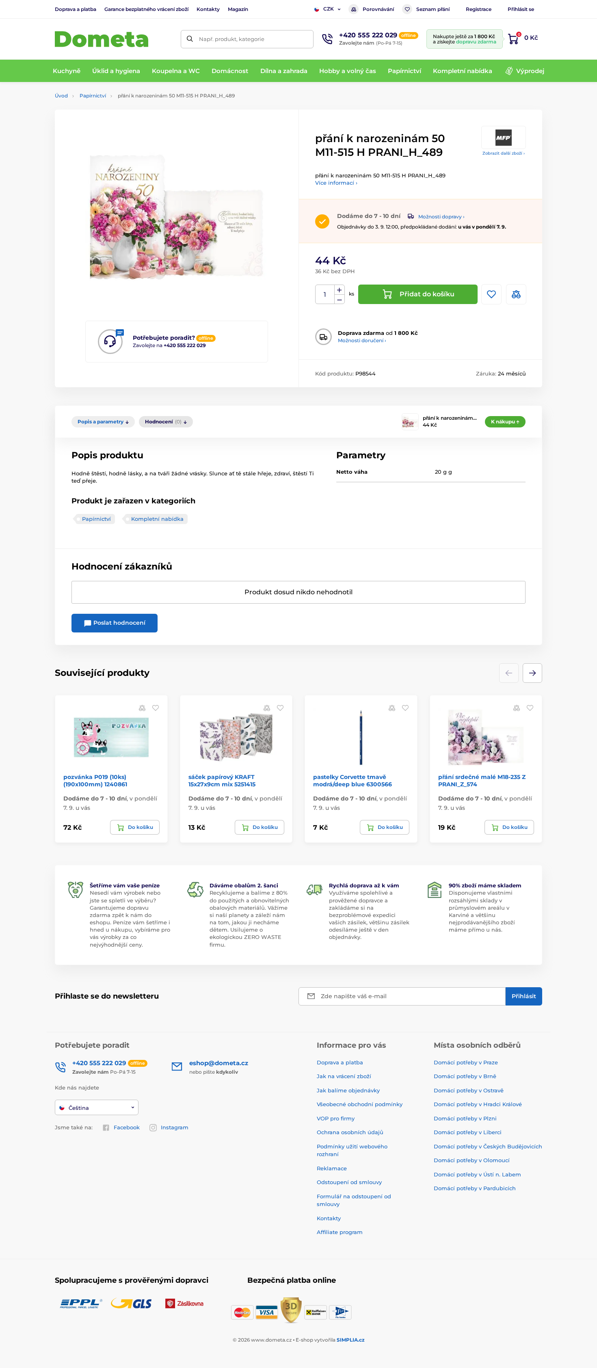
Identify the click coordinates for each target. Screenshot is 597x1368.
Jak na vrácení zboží (344, 1076)
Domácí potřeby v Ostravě (469, 1090)
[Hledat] (190, 39)
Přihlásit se (521, 9)
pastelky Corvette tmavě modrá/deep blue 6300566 (352, 780)
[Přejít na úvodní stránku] (101, 39)
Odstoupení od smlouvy (349, 1182)
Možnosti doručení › (362, 340)
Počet (325, 294)
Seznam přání (433, 9)
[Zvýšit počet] (339, 290)
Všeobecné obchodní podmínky (359, 1104)
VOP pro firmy (336, 1118)
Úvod (61, 96)
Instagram (174, 1127)
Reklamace (332, 1168)
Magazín (238, 9)
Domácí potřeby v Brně (465, 1076)
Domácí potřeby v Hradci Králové (478, 1104)
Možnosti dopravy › (441, 217)
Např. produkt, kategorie (231, 39)
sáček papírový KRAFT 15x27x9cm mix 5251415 (221, 780)
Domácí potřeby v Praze (466, 1062)
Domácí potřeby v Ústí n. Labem (477, 1174)
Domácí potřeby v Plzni (465, 1118)
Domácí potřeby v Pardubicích (475, 1188)
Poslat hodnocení (118, 622)
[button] (532, 673)
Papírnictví (93, 96)
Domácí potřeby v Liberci (468, 1132)
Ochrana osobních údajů (350, 1132)
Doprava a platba (75, 9)
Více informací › (336, 182)
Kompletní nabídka (157, 519)
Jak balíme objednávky (348, 1090)
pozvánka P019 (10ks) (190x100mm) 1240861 (95, 780)
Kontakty (208, 9)
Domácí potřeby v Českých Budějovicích (488, 1146)
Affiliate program (340, 1232)
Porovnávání (378, 9)
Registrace (478, 9)
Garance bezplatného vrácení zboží (146, 9)
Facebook (127, 1127)
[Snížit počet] (339, 299)
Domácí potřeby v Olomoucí (472, 1160)
